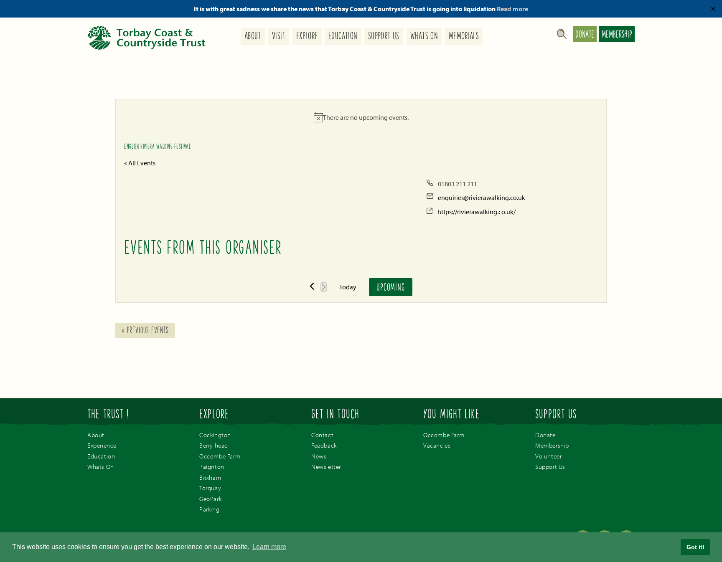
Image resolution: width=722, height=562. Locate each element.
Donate (584, 35)
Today (347, 287)
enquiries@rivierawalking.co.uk (481, 197)
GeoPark (210, 499)
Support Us (383, 37)
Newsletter (326, 467)
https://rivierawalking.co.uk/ (476, 212)
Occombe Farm (219, 456)
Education (342, 37)
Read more (512, 9)
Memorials (464, 37)
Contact (322, 435)
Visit (278, 37)
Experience (102, 445)
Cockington (215, 435)
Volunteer (548, 456)
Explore (307, 37)
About (252, 37)
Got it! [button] (695, 547)
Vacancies (436, 445)
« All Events (139, 163)
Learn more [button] (269, 546)
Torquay (210, 488)
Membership (617, 35)
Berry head (213, 445)
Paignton (211, 467)
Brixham (210, 477)
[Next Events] (323, 287)
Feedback (324, 445)
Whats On (424, 37)
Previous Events (145, 331)
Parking (209, 509)
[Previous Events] (312, 286)
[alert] (361, 117)
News (318, 456)
